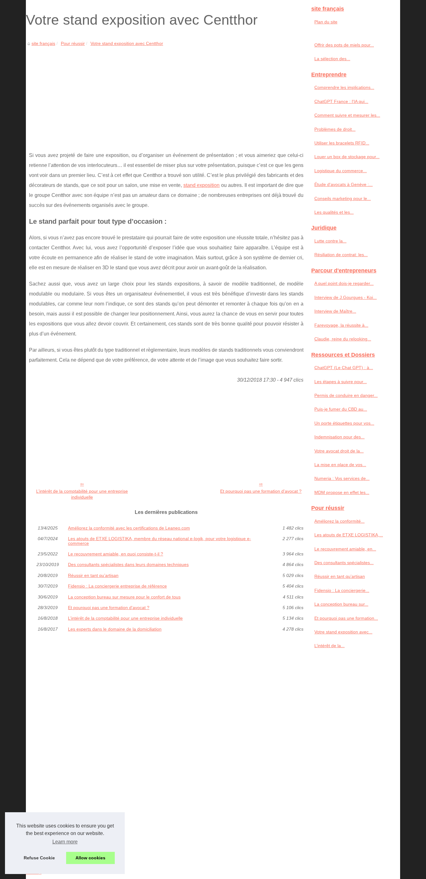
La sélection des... (332, 58)
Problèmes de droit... (335, 129)
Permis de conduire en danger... (346, 395)
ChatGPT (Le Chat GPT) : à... (343, 367)
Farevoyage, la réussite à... (341, 325)
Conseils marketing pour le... (342, 198)
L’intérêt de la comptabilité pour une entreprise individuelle (82, 494)
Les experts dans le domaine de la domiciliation (115, 629)
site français (43, 43)
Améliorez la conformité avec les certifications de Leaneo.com (129, 528)
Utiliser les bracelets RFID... (341, 142)
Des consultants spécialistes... (344, 562)
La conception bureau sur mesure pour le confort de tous (124, 597)
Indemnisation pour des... (339, 436)
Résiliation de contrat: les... (341, 254)
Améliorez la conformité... (339, 521)
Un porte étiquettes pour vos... (344, 423)
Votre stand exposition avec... (343, 631)
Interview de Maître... (335, 311)
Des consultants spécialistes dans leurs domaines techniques (128, 564)
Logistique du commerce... (340, 170)
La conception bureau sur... (341, 604)
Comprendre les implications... (344, 87)
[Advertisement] (166, 94)
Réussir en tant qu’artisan (93, 575)
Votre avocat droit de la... (339, 450)
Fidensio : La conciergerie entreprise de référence (117, 586)
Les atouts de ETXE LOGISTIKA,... (348, 534)
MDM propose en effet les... (341, 492)
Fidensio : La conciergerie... (341, 590)
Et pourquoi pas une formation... (346, 618)
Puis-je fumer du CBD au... (340, 409)
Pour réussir (73, 43)
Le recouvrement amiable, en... (345, 548)
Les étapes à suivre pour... (340, 381)
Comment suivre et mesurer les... (347, 115)
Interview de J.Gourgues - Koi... (345, 297)
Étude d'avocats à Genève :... (343, 184)
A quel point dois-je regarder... (344, 283)
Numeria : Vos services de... (342, 478)
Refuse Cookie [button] (39, 857)
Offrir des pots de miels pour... (344, 44)
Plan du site (325, 21)
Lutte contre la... (330, 240)
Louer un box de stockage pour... (347, 156)
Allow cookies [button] (90, 857)
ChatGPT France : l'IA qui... (341, 101)
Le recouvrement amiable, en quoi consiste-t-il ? (115, 554)
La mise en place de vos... (340, 464)
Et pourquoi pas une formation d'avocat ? (261, 491)
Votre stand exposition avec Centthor (126, 43)
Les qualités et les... (334, 212)
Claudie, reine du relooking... (342, 338)
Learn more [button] (65, 841)
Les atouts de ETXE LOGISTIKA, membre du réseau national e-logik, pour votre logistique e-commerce (159, 540)
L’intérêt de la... (329, 645)
